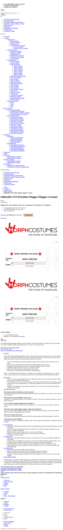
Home (5, 187)
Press (5, 494)
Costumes (6, 188)
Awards (6, 493)
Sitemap (6, 526)
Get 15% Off (28, 215)
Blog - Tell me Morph (9, 496)
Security (6, 524)
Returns (6, 484)
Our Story (6, 491)
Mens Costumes (8, 191)
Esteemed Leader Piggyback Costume (11, 469)
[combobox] (12, 13)
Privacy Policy (7, 523)
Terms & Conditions (9, 521)
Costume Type (7, 190)
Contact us (6, 480)
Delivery (6, 483)
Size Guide (3, 218)
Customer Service (5, 477)
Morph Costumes (5, 488)
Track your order (8, 481)
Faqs (5, 486)
